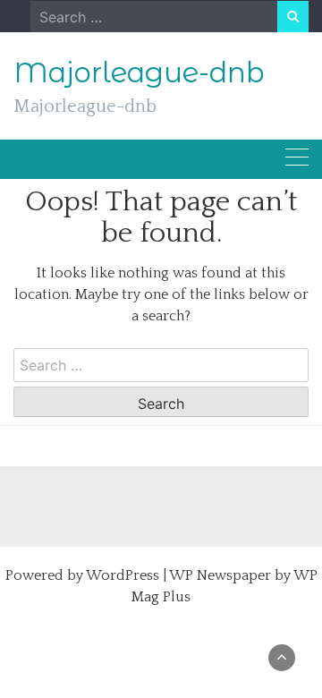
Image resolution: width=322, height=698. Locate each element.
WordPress (122, 575)
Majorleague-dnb (139, 72)
